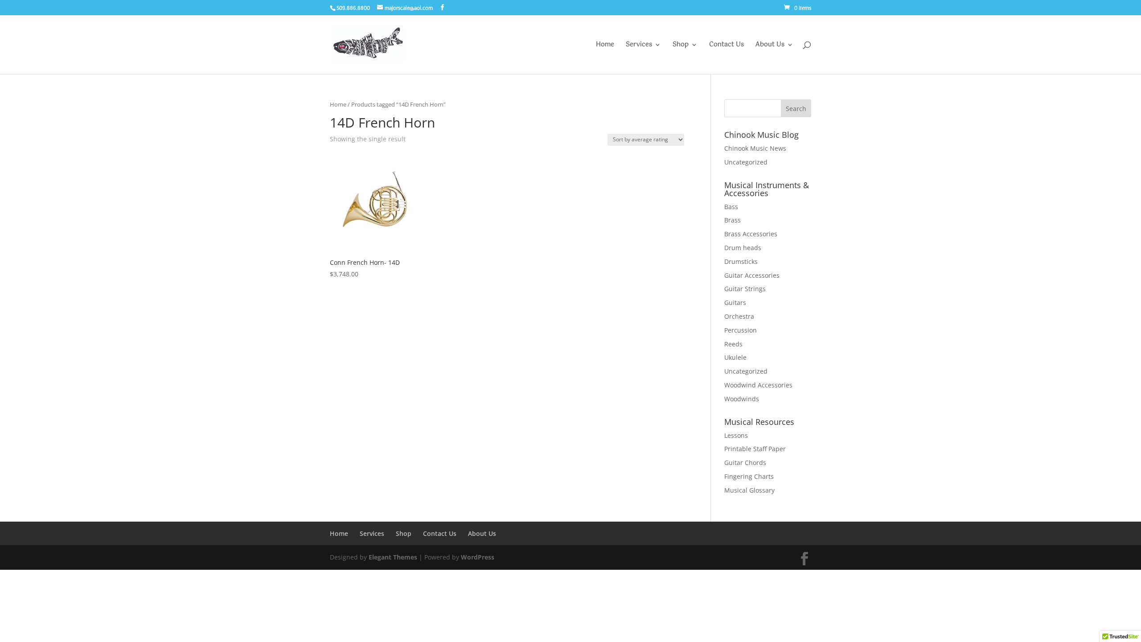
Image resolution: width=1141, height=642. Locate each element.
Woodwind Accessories (758, 385)
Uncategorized (746, 162)
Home (605, 45)
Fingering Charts (749, 476)
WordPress (477, 557)
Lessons (736, 435)
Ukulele (735, 357)
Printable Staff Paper (755, 448)
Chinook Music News (755, 148)
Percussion (740, 330)
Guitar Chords (745, 462)
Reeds (733, 344)
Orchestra (739, 316)
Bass (731, 206)
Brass (732, 220)
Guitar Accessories (752, 275)
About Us (769, 45)
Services (639, 45)
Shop (681, 45)
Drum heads (742, 247)
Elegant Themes (393, 557)
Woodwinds (741, 399)
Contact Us (726, 45)
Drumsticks (741, 261)
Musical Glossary (749, 490)
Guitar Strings (745, 288)
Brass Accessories (750, 234)
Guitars (735, 302)
